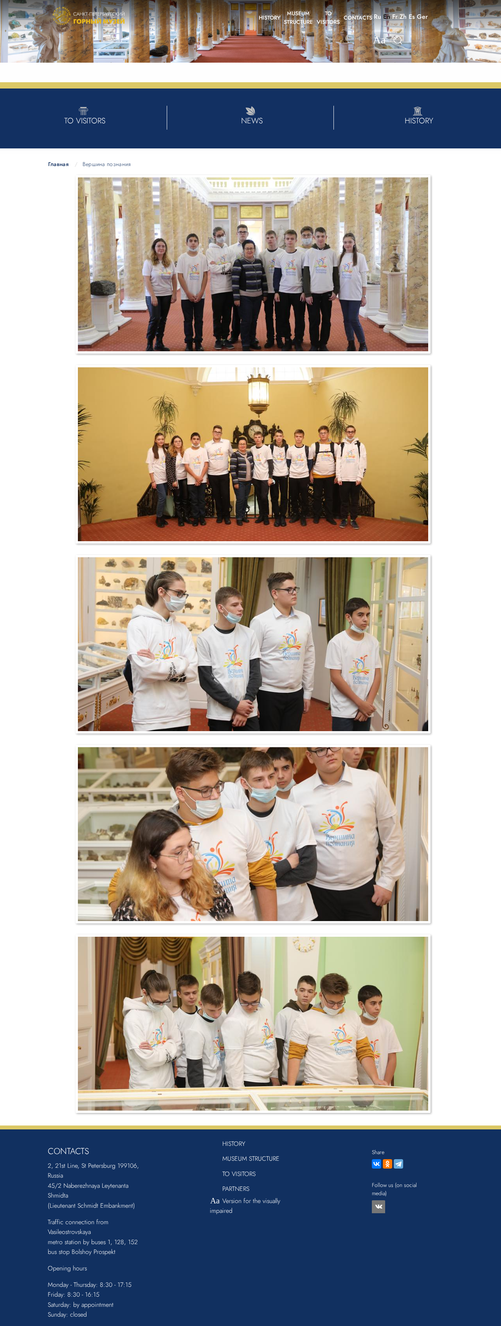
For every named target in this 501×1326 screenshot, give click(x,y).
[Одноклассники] (387, 1164)
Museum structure (250, 1158)
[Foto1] (253, 263)
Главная (58, 164)
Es (412, 16)
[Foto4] (253, 833)
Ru (377, 16)
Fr (395, 16)
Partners (235, 1188)
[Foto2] (253, 453)
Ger (422, 16)
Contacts (358, 18)
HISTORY (269, 18)
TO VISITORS (328, 17)
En (386, 16)
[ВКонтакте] (376, 1164)
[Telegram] (398, 1164)
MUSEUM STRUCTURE (298, 17)
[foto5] (253, 1023)
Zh (403, 16)
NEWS (252, 120)
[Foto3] (253, 643)
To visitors (239, 1173)
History (233, 1143)
